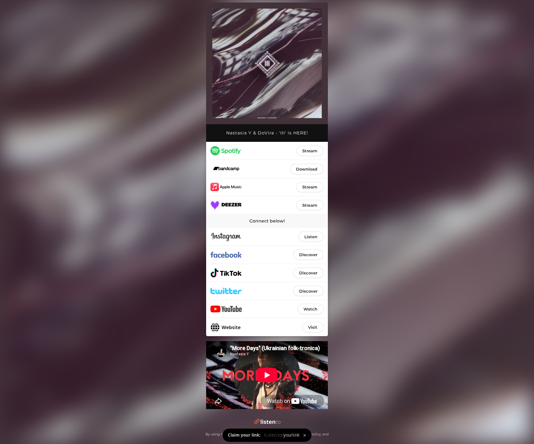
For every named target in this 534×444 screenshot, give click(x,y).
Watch (310, 309)
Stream (309, 150)
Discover (308, 254)
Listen (310, 236)
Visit (312, 327)
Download (306, 169)
